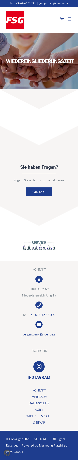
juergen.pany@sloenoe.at (54, 3)
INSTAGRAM (39, 377)
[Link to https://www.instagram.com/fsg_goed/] (39, 366)
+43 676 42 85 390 (42, 315)
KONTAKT (39, 390)
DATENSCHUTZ (39, 403)
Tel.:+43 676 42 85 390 (22, 3)
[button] (7, 453)
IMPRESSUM (39, 397)
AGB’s (39, 410)
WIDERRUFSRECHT (39, 416)
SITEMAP (39, 422)
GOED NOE (41, 439)
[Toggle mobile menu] (70, 19)
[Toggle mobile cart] (62, 19)
